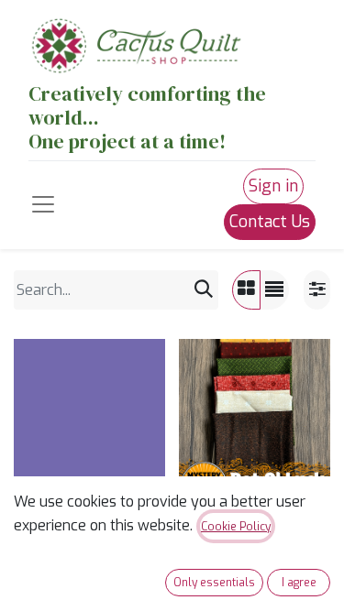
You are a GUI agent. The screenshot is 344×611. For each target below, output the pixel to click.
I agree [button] (299, 582)
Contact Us (269, 222)
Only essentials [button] (214, 582)
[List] (274, 289)
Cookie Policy (236, 526)
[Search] (203, 289)
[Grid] (246, 289)
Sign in (273, 186)
